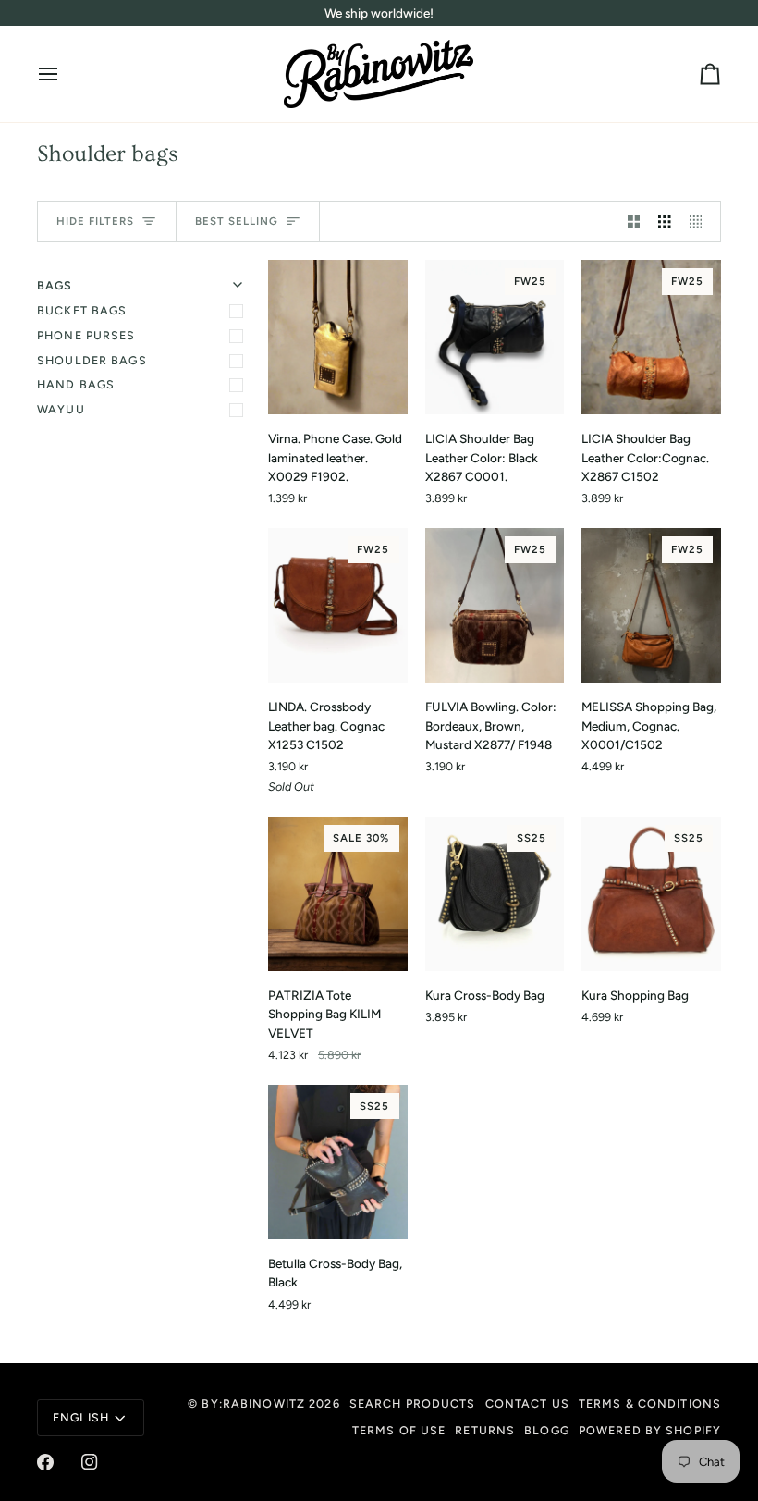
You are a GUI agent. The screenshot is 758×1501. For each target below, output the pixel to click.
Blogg (546, 1430)
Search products (412, 1403)
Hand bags (76, 384)
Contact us (527, 1403)
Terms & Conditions (650, 1403)
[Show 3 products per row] (664, 221)
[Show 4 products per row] (700, 221)
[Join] (362, 1414)
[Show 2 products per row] (634, 221)
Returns (485, 1430)
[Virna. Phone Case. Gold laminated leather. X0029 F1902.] (338, 337)
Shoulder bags (92, 360)
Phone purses (86, 335)
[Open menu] (64, 74)
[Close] (381, 1323)
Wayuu (61, 409)
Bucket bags (82, 310)
